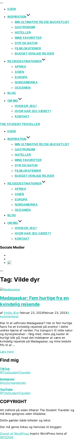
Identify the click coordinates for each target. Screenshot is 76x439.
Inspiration (16, 16)
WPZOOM (6, 437)
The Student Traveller (20, 124)
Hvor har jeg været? (33, 111)
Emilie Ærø (11, 313)
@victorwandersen (13, 383)
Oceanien (23, 87)
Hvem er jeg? (26, 106)
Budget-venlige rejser (34, 53)
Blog (11, 93)
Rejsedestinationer (24, 61)
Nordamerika (26, 82)
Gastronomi (25, 27)
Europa (21, 77)
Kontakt (22, 116)
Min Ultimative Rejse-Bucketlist (42, 22)
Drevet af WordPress (15, 433)
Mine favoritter (28, 37)
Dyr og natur (26, 43)
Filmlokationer (28, 48)
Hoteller (23, 32)
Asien (19, 72)
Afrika (20, 66)
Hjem (11, 9)
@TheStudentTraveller (15, 372)
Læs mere (7, 351)
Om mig (12, 100)
